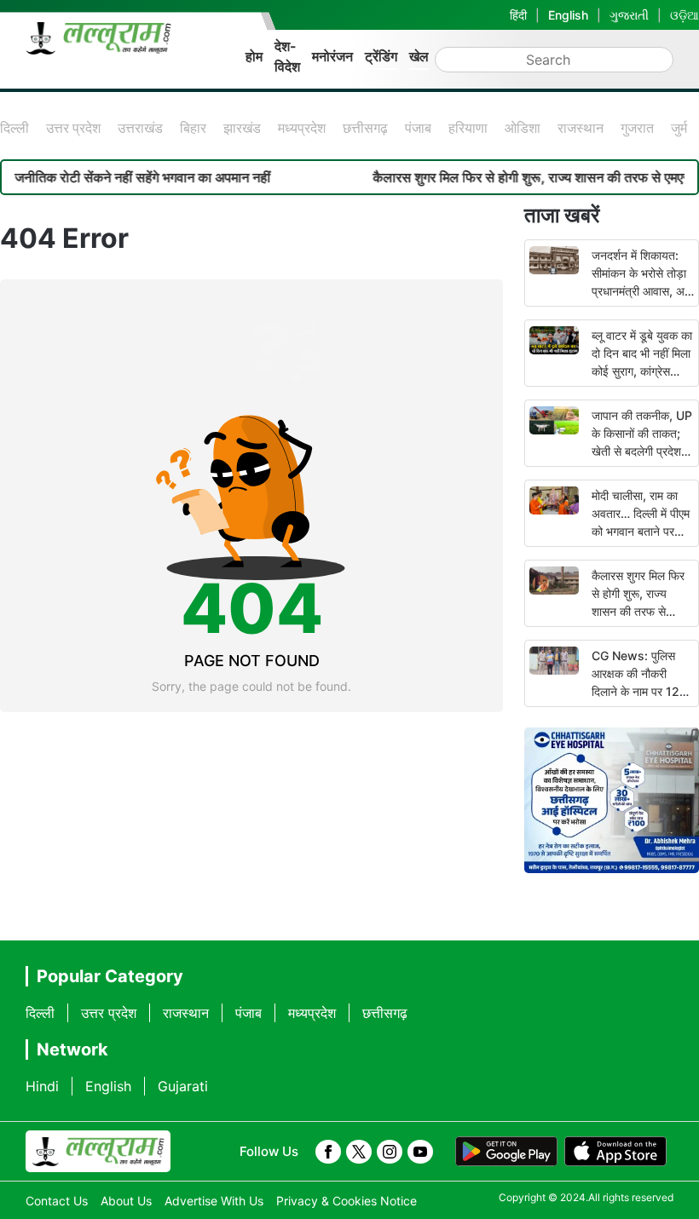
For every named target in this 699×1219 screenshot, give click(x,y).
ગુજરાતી (629, 15)
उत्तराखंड (140, 127)
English (568, 15)
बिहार (193, 127)
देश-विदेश (287, 56)
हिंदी (518, 15)
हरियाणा (468, 127)
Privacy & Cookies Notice (346, 1200)
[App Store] (615, 1151)
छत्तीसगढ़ (365, 127)
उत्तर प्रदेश (73, 127)
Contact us (57, 1200)
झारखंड (242, 127)
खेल (419, 56)
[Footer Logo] (98, 1151)
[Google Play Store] (506, 1151)
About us (126, 1200)
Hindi (42, 1086)
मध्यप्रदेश (302, 127)
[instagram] (389, 1152)
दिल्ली (14, 127)
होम (254, 56)
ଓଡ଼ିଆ (684, 15)
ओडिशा (522, 127)
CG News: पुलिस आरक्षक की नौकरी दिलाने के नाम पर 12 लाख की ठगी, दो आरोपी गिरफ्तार (640, 691)
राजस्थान (580, 127)
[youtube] (420, 1152)
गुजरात (637, 127)
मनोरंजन (332, 56)
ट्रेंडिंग (381, 56)
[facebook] (328, 1152)
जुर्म (679, 127)
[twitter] (359, 1152)
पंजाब (418, 127)
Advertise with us (214, 1200)
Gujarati (183, 1086)
